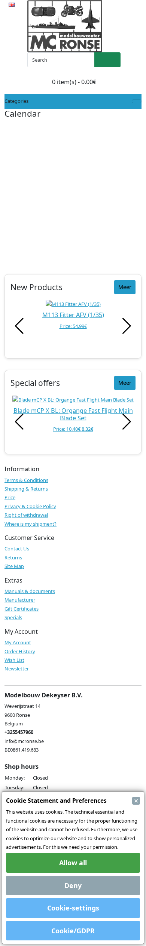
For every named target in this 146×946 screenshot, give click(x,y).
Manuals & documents (29, 591)
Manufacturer (19, 599)
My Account (17, 642)
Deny (73, 885)
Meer (124, 287)
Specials (13, 617)
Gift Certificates (21, 608)
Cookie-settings (73, 907)
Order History (19, 651)
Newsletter (16, 668)
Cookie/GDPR (73, 930)
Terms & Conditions (26, 480)
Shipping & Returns (26, 488)
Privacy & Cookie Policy (30, 506)
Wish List (14, 660)
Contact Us (16, 548)
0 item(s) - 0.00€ (74, 82)
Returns (13, 557)
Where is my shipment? (30, 523)
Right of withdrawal (26, 515)
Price (9, 497)
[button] (127, 326)
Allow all (73, 862)
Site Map (14, 566)
